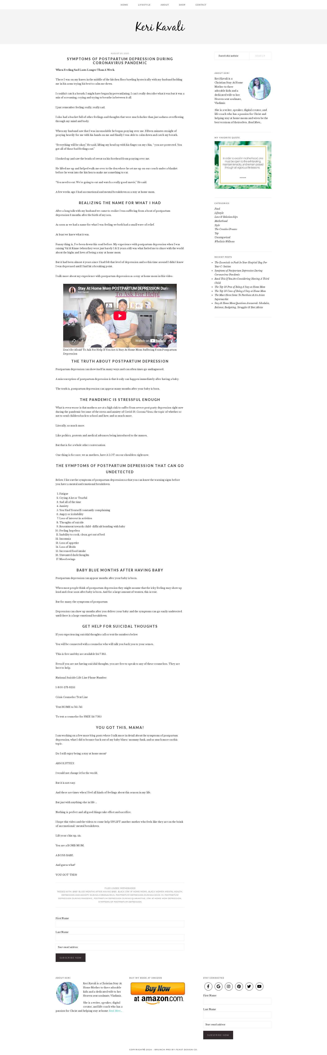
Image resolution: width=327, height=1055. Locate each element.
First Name (62, 918)
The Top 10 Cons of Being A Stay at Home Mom (240, 291)
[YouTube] (259, 986)
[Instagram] (229, 986)
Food (217, 208)
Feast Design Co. (187, 1049)
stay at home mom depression (164, 898)
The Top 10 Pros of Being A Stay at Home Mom (240, 287)
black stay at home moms (132, 891)
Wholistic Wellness (225, 241)
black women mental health (165, 891)
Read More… (255, 122)
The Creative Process (226, 229)
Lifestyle (219, 213)
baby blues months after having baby (95, 891)
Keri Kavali (163, 26)
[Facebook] (208, 986)
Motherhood (127, 888)
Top (217, 233)
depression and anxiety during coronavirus (88, 895)
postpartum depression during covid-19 (140, 895)
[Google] (218, 986)
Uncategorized (222, 237)
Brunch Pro (163, 1049)
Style (217, 225)
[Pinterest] (239, 986)
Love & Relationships (226, 217)
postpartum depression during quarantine (120, 898)
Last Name (62, 932)
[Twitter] (249, 986)
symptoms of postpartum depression (120, 902)
